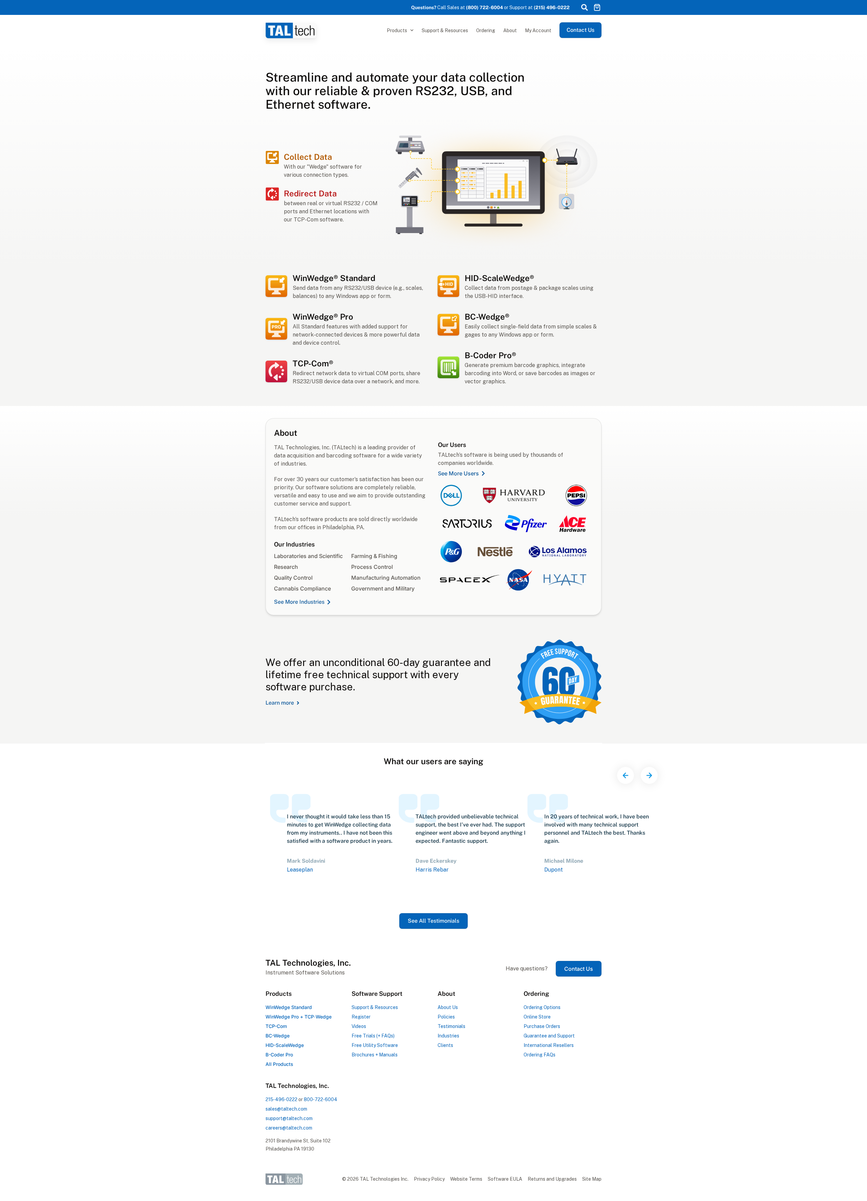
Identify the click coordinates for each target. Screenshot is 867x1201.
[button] (584, 7)
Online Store (537, 1017)
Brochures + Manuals (375, 1054)
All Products (279, 1064)
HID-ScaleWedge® (499, 278)
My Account (538, 30)
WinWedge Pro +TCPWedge (299, 1017)
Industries (448, 1035)
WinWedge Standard (289, 1007)
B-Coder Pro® (490, 355)
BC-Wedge (278, 1035)
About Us (448, 1007)
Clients (445, 1045)
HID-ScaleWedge (285, 1045)
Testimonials (451, 1026)
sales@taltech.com (286, 1109)
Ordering (485, 30)
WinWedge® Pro (323, 316)
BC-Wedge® (487, 316)
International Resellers (549, 1045)
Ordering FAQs (539, 1054)
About (510, 30)
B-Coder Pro (279, 1054)
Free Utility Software (375, 1045)
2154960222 (281, 1099)
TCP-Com (276, 1026)
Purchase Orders (542, 1026)
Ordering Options (542, 1007)
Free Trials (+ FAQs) (373, 1035)
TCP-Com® (313, 363)
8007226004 (320, 1099)
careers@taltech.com (289, 1128)
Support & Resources (445, 30)
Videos (359, 1026)
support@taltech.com (289, 1118)
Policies (446, 1017)
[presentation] (625, 775)
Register (361, 1017)
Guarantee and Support (549, 1035)
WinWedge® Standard (334, 278)
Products (397, 30)
